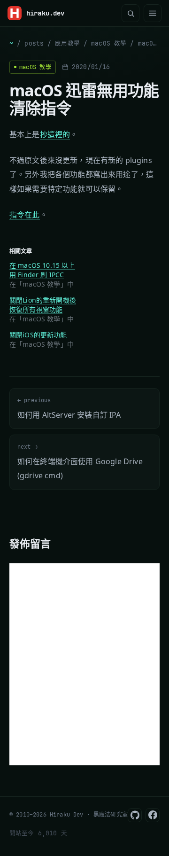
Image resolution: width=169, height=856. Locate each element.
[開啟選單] (152, 13)
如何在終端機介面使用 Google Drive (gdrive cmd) (80, 462)
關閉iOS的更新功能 (38, 334)
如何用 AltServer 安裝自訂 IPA (69, 408)
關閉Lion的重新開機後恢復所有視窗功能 (42, 305)
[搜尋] (130, 13)
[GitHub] (135, 815)
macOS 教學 (108, 43)
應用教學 (67, 43)
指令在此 (24, 215)
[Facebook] (153, 815)
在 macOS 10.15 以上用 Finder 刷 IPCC (42, 270)
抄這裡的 (55, 134)
